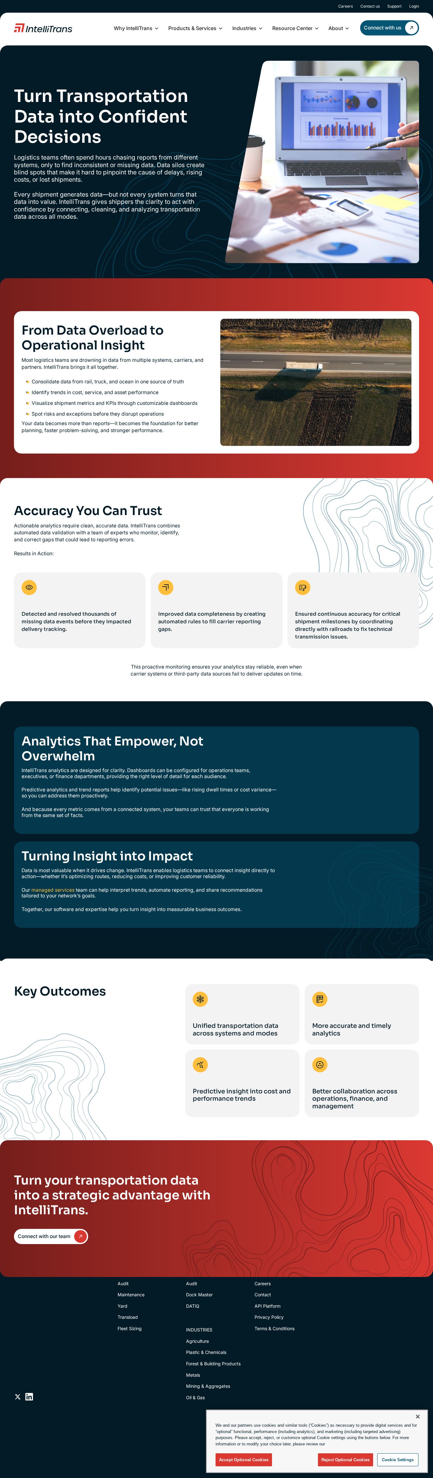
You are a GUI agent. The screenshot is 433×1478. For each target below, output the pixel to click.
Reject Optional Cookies (345, 1459)
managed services (52, 890)
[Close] (418, 1417)
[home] (43, 27)
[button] (136, 28)
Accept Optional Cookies (243, 1459)
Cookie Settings (398, 1459)
